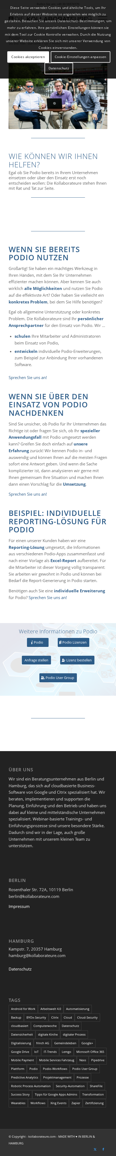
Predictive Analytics (24, 1077)
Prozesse (83, 1077)
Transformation (93, 1094)
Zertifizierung (94, 1103)
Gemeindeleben (65, 1043)
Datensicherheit (22, 1034)
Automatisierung (77, 1009)
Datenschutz (20, 969)
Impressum (19, 906)
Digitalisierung (21, 1043)
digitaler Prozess (74, 1034)
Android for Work (23, 1009)
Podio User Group (84, 1069)
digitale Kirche (48, 1034)
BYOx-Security (36, 1017)
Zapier (75, 1103)
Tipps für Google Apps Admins (56, 1094)
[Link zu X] (95, 1149)
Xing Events (58, 1103)
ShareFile (96, 1086)
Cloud (68, 1017)
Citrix (55, 1017)
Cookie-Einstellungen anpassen (80, 57)
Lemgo (66, 1052)
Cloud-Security (87, 1017)
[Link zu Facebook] (103, 1149)
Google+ (87, 1043)
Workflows (37, 1103)
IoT (36, 1052)
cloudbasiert (19, 1026)
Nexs (82, 1060)
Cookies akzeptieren (28, 57)
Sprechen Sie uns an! (28, 377)
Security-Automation (70, 1086)
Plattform (17, 1069)
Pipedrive (97, 1060)
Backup (16, 1017)
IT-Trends (50, 1052)
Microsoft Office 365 (90, 1052)
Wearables (18, 1103)
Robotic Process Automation (31, 1086)
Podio (33, 1069)
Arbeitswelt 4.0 (50, 1009)
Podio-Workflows (55, 1069)
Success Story (20, 1094)
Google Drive (20, 1052)
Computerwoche (45, 1026)
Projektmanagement (57, 1077)
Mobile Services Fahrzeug (56, 1060)
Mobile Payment (22, 1060)
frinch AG (42, 1043)
